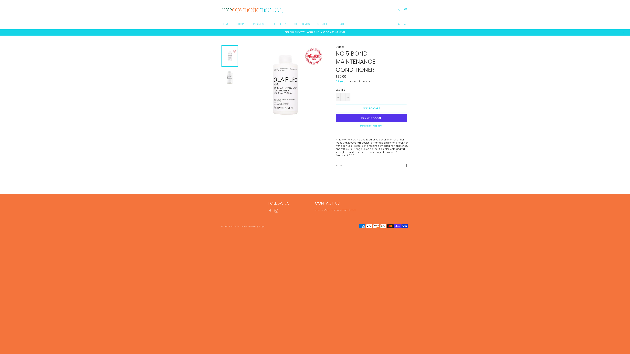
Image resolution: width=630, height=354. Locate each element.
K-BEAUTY (280, 24)
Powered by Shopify (256, 226)
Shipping (340, 81)
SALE (342, 24)
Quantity (340, 90)
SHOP (240, 24)
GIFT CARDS (302, 24)
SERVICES (323, 24)
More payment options (371, 126)
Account (403, 24)
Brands (259, 24)
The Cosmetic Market (238, 226)
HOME (225, 24)
